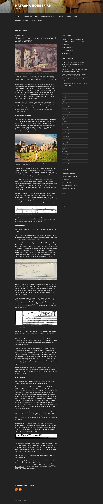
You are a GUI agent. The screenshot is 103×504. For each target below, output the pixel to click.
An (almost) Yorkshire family (69, 173)
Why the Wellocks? (37, 20)
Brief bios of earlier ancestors (69, 176)
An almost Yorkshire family (31, 16)
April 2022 (64, 122)
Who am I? (18, 16)
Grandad (61, 16)
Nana (75, 16)
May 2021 (64, 149)
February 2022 (65, 128)
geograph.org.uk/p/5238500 (22, 164)
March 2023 (65, 104)
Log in (63, 197)
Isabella (25, 172)
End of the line (65, 179)
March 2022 (65, 125)
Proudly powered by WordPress (23, 500)
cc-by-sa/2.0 (34, 163)
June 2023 (64, 98)
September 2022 (66, 113)
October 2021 (65, 137)
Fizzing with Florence (67, 53)
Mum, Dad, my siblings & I (21, 20)
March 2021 (65, 152)
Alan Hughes (42, 163)
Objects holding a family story (69, 185)
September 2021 (66, 140)
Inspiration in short (66, 182)
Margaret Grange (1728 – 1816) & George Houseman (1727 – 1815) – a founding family (73, 64)
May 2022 (64, 119)
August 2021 (65, 143)
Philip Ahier (48, 333)
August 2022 (65, 116)
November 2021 (66, 134)
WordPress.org (65, 206)
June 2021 (64, 146)
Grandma (68, 16)
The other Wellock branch (68, 188)
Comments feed (66, 203)
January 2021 (65, 158)
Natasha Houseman (33, 5)
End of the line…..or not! (67, 44)
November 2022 (66, 107)
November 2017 (66, 164)
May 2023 (64, 101)
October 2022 (65, 110)
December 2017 (66, 161)
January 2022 (65, 131)
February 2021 (65, 155)
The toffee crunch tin (67, 47)
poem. (23, 457)
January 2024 (65, 95)
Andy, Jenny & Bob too (67, 50)
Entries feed (65, 200)
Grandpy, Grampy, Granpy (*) (48, 16)
